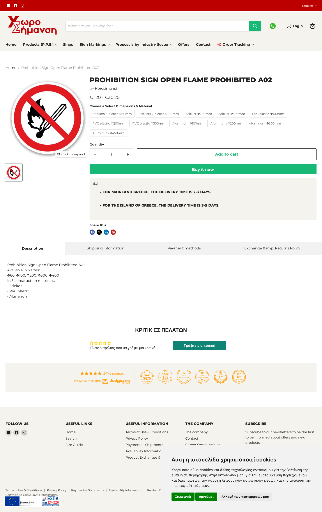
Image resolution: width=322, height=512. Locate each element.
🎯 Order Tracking (234, 44)
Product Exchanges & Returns (150, 457)
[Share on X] (99, 232)
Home (10, 44)
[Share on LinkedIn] (106, 232)
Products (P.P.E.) (39, 44)
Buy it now (203, 169)
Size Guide (74, 445)
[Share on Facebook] (92, 232)
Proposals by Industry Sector (142, 44)
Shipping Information (105, 248)
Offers (183, 44)
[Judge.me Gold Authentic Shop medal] (184, 377)
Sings (68, 44)
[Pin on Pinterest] (113, 232)
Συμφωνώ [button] (183, 496)
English (307, 5)
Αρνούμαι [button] (206, 496)
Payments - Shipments (144, 445)
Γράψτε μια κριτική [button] (199, 346)
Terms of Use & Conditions (147, 432)
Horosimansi (106, 88)
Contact (203, 44)
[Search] (255, 26)
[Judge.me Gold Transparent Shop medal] (202, 377)
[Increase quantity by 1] (127, 154)
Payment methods (184, 248)
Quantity (97, 144)
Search (71, 438)
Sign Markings (93, 44)
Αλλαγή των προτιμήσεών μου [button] (245, 496)
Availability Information (144, 451)
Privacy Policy (137, 438)
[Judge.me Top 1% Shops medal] (221, 377)
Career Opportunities (202, 445)
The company (196, 432)
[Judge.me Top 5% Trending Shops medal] (239, 377)
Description (32, 248)
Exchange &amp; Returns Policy (272, 248)
